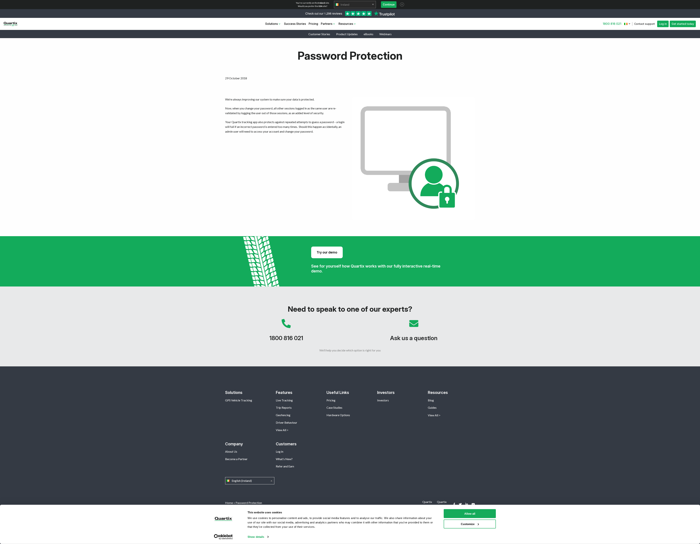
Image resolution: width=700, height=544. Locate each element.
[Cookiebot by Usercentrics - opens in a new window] (223, 537)
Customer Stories (319, 34)
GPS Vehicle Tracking (238, 400)
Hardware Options (338, 415)
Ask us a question (414, 332)
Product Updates (347, 34)
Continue (389, 4)
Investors (383, 400)
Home (229, 502)
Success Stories (295, 24)
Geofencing (283, 415)
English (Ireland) (627, 24)
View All (281, 430)
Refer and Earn (285, 466)
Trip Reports (284, 407)
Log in (663, 23)
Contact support (644, 23)
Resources (346, 24)
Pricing (313, 24)
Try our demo (327, 252)
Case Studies (334, 407)
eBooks (368, 34)
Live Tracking (284, 400)
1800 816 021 (612, 24)
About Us (231, 451)
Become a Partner (236, 459)
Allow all (469, 513)
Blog (431, 400)
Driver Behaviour (286, 422)
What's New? (284, 459)
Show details (256, 536)
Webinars (385, 34)
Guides (432, 407)
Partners (326, 24)
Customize (468, 523)
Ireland (355, 4)
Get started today (683, 23)
